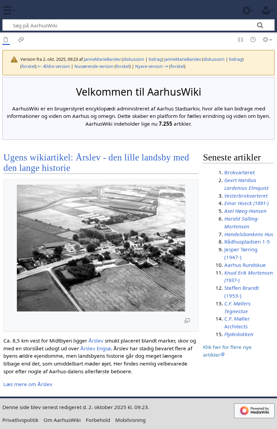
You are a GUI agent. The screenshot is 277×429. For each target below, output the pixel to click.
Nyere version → (151, 66)
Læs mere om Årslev (27, 384)
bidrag (155, 59)
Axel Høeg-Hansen (245, 210)
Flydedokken (238, 334)
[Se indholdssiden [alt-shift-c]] (6, 40)
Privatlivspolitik (20, 420)
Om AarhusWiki (62, 420)
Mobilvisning (130, 420)
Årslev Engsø (95, 348)
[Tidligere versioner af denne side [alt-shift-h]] (253, 40)
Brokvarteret (239, 172)
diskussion (133, 59)
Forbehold (98, 420)
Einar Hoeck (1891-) (246, 203)
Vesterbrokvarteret (246, 195)
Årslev (96, 340)
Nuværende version (94, 66)
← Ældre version (53, 66)
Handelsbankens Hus (248, 234)
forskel (28, 66)
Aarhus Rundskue (245, 264)
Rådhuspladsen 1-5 (247, 241)
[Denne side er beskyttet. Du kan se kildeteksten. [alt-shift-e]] (241, 40)
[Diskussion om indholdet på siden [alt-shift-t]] (21, 40)
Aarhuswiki (45, 10)
